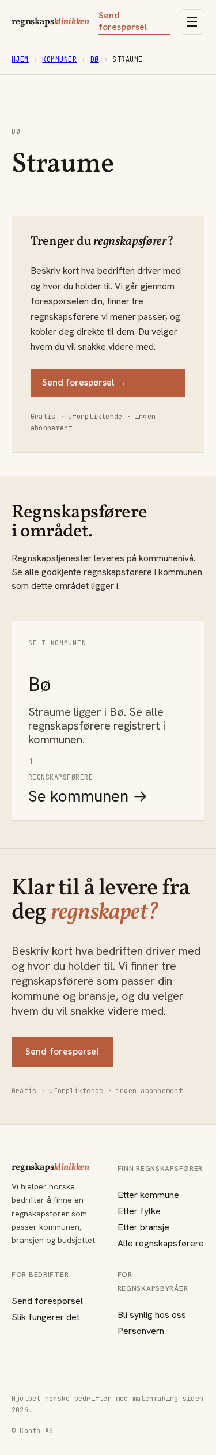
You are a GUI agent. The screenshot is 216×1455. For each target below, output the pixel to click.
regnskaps (50, 22)
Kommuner (59, 59)
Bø (94, 59)
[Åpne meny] (192, 22)
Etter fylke (139, 1211)
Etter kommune (148, 1195)
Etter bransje (143, 1227)
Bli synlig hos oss (152, 1315)
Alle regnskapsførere (161, 1243)
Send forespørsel (122, 21)
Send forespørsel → (84, 382)
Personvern (141, 1331)
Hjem (20, 59)
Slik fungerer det (45, 1317)
